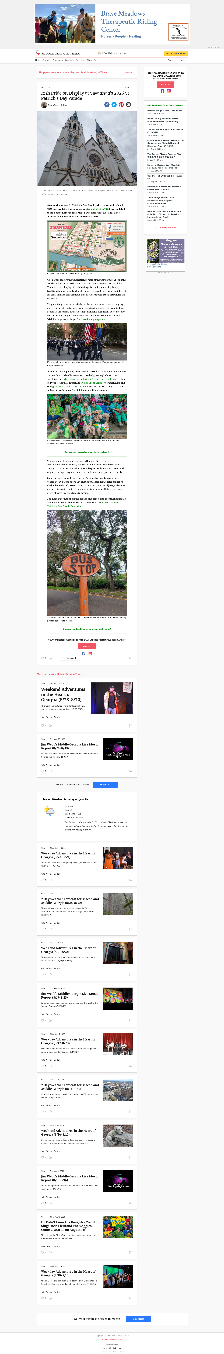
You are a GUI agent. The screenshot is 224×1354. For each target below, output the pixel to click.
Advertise (80, 60)
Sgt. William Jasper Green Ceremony (70, 386)
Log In (182, 60)
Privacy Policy (118, 1352)
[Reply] (51, 658)
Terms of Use (106, 1352)
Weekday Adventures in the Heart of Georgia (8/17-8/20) (68, 1041)
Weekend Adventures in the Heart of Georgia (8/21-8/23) (68, 950)
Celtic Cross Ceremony (94, 383)
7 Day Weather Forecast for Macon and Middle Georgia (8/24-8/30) (70, 901)
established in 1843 (98, 209)
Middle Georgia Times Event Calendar (165, 105)
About (89, 60)
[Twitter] (114, 104)
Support (128, 72)
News (37, 60)
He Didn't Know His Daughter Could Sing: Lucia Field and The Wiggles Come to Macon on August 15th (68, 1226)
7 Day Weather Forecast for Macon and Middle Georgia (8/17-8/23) (70, 1087)
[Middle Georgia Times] (58, 53)
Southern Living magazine (91, 319)
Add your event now (165, 227)
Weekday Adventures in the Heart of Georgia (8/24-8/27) (68, 855)
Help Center (117, 1339)
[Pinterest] (121, 104)
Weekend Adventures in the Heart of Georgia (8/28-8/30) (63, 694)
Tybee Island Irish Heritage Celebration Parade (87, 379)
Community (58, 60)
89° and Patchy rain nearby (113, 53)
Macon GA (46, 87)
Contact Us (106, 1339)
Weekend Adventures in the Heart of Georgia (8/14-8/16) (68, 1132)
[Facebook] (107, 104)
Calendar (46, 60)
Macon (44, 683)
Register (171, 60)
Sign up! (87, 646)
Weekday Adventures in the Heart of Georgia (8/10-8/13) (68, 1273)
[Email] (128, 104)
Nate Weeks (53, 105)
